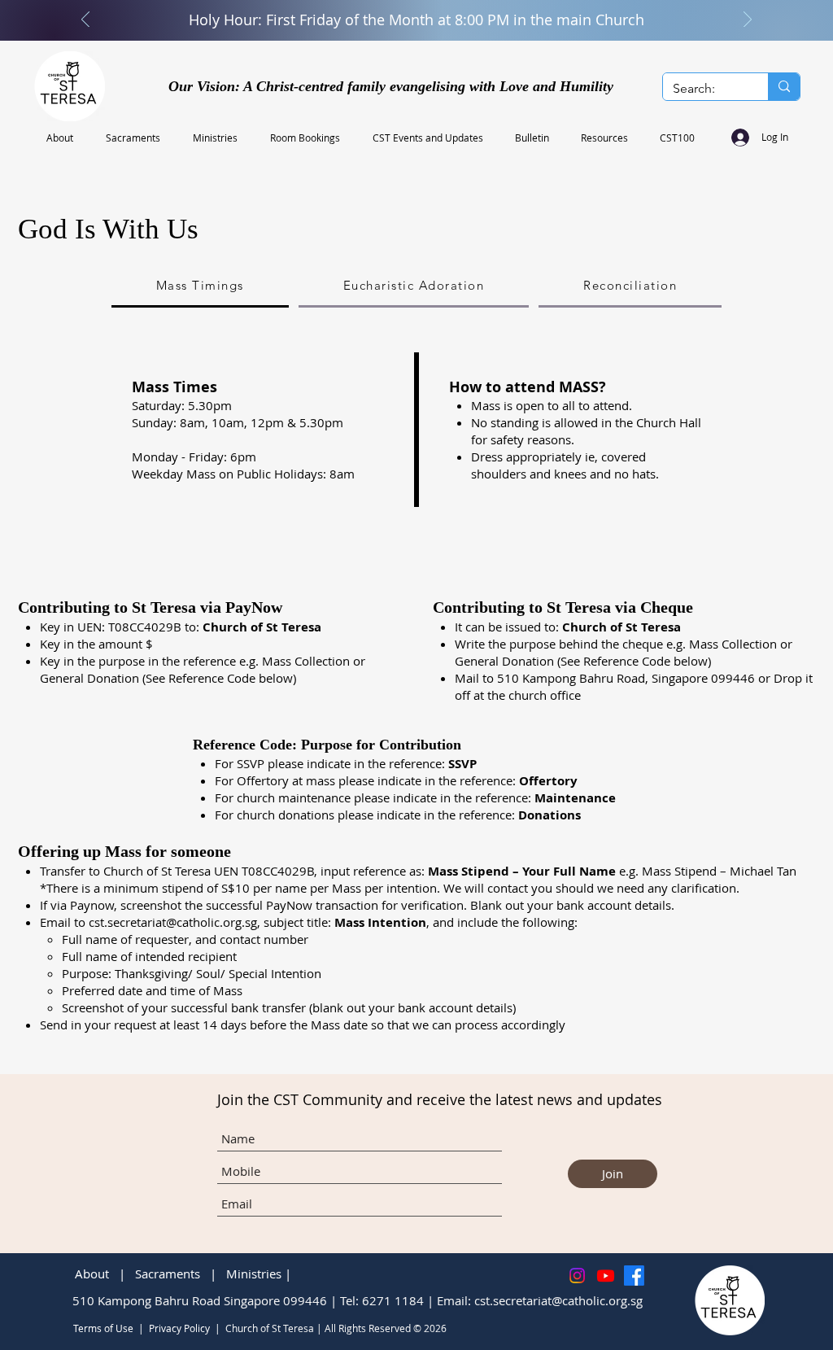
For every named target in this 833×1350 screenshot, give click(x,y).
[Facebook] (634, 1275)
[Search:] (784, 86)
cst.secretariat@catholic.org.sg (173, 922)
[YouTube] (605, 1275)
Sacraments (167, 1273)
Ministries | (260, 1273)
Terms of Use (103, 1328)
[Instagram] (577, 1275)
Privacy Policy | (187, 1328)
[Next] (748, 20)
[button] (64, 137)
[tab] (200, 286)
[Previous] (85, 20)
